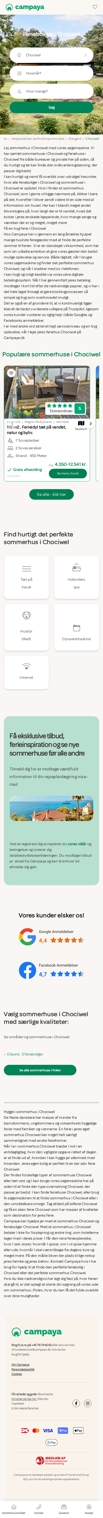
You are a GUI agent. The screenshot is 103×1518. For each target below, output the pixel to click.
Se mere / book (68, 473)
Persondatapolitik (22, 1369)
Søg (52, 107)
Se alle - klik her (51, 494)
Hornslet (62, 422)
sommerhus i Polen (26, 1290)
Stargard (75, 139)
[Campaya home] (24, 7)
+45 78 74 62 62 (42, 1345)
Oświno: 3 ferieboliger (25, 1054)
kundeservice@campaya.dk (32, 1350)
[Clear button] (86, 55)
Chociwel (92, 139)
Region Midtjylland (38, 422)
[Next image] (90, 423)
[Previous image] (12, 423)
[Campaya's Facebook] (76, 1403)
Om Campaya (20, 1365)
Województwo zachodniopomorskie (37, 139)
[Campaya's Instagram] (88, 1403)
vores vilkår (77, 844)
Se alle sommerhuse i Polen (40, 1070)
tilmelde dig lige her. (24, 1399)
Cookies (16, 1374)
